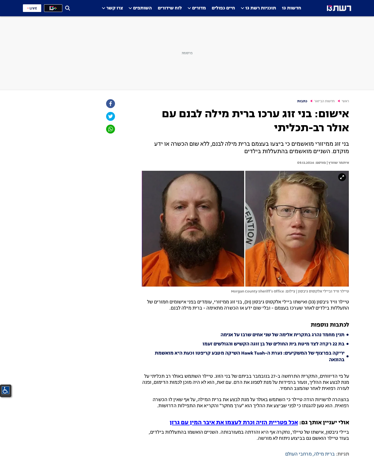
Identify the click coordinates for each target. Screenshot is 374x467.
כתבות (302, 101)
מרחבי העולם (298, 454)
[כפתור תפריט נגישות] (5, 390)
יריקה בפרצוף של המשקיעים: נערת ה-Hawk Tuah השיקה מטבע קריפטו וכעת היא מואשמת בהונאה (249, 356)
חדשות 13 (291, 8)
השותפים (142, 8)
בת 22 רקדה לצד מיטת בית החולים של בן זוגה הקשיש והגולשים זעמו (273, 344)
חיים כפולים (223, 8)
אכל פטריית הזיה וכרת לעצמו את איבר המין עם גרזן (234, 423)
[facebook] (110, 103)
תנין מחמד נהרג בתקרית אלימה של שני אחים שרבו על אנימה (282, 335)
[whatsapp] (110, 129)
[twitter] (110, 116)
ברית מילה (324, 454)
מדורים (199, 8)
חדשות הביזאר (324, 101)
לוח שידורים (170, 8)
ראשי (345, 101)
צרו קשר (114, 8)
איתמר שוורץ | (337, 162)
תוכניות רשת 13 (260, 8)
